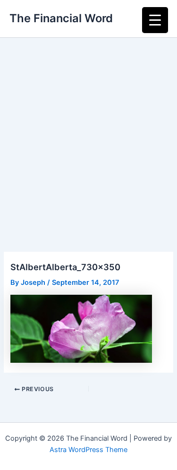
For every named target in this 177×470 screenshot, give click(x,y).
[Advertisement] (88, 131)
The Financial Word (61, 18)
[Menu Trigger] (155, 20)
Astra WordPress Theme (88, 449)
